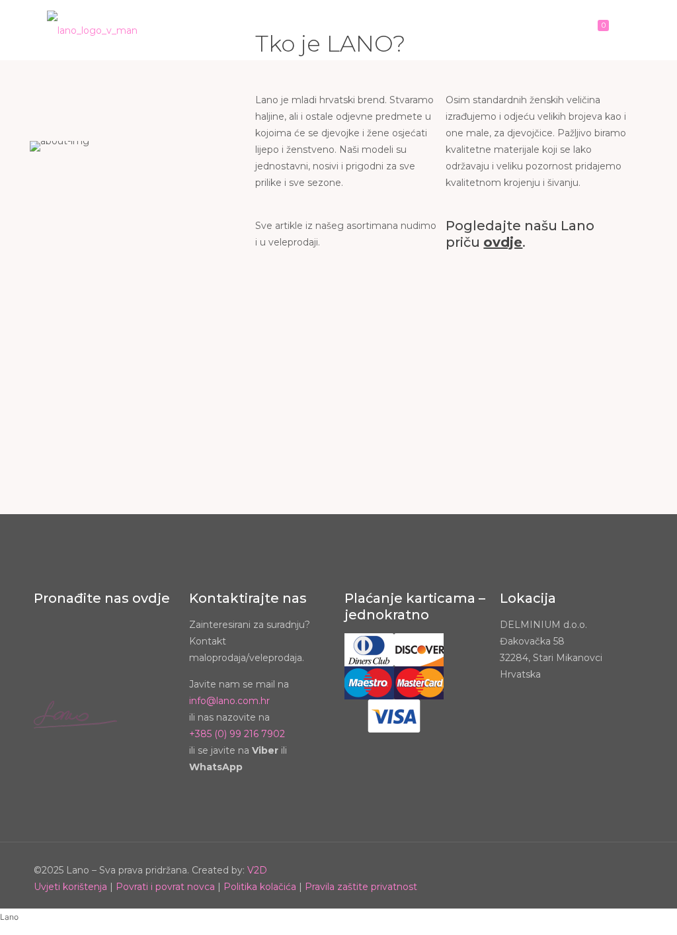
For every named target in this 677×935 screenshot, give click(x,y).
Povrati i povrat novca (165, 887)
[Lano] (92, 30)
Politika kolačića (259, 887)
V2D (257, 870)
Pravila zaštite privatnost (361, 887)
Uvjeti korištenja (70, 887)
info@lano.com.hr (229, 701)
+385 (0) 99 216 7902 (237, 734)
